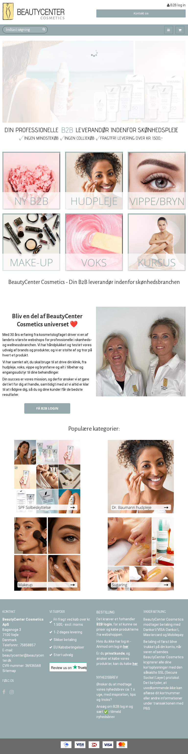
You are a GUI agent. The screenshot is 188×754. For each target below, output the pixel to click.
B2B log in (178, 5)
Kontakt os (141, 13)
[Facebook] (3, 692)
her (126, 646)
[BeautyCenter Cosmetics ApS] (34, 12)
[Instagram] (12, 692)
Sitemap (9, 671)
